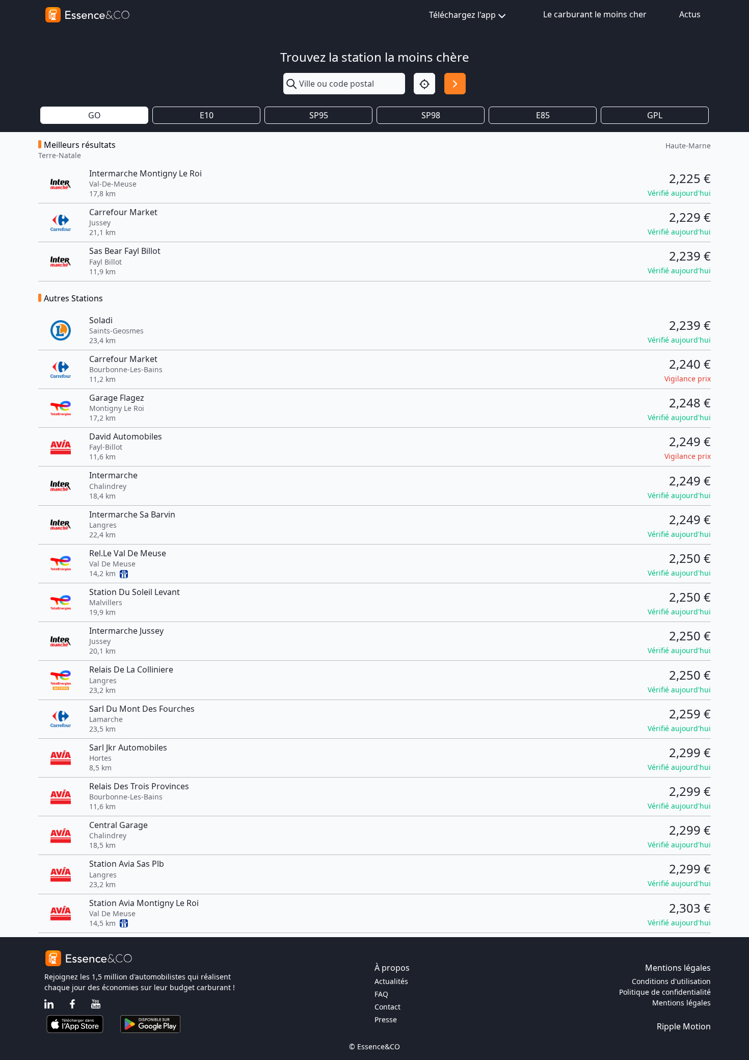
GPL (654, 115)
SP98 (430, 115)
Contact (387, 1007)
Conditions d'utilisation (671, 981)
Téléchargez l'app (462, 14)
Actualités (391, 981)
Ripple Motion (684, 1026)
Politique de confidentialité (665, 992)
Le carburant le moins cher (595, 14)
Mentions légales (681, 1002)
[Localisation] (424, 83)
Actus (690, 14)
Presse (385, 1019)
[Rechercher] (455, 83)
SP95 (318, 115)
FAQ (381, 994)
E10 (206, 115)
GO (94, 115)
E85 (543, 115)
